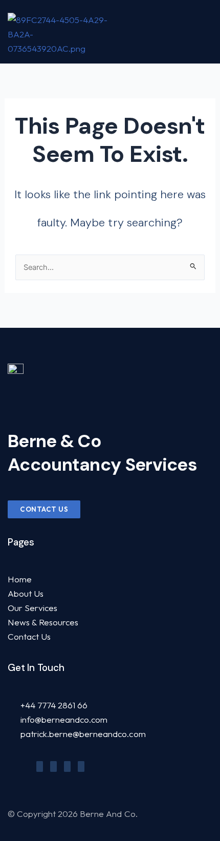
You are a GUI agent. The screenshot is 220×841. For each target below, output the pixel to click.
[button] (204, 31)
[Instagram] (81, 766)
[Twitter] (53, 766)
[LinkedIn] (67, 766)
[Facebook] (39, 766)
